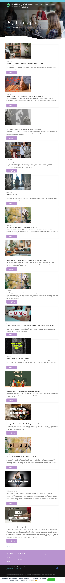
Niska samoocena (11, 491)
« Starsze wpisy (9, 546)
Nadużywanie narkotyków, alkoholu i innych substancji (22, 424)
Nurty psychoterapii (29, 4)
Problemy (22, 4)
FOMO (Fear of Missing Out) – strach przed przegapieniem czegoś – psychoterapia (30, 325)
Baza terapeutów (21, 555)
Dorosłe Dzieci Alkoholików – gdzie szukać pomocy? (21, 227)
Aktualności (47, 4)
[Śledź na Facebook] (57, 568)
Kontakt (20, 557)
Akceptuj (51, 580)
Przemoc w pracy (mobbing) (14, 162)
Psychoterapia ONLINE (24, 7)
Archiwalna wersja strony (12, 568)
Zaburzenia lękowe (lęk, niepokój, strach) (18, 358)
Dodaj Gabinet (21, 559)
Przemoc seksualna (12, 194)
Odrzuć (59, 580)
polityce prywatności (28, 580)
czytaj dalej (12, 72)
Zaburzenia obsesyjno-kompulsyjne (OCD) (18, 527)
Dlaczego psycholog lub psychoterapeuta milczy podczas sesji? (24, 63)
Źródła (20, 568)
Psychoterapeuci (53, 4)
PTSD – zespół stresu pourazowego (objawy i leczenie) (22, 457)
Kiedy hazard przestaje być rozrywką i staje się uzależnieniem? (24, 96)
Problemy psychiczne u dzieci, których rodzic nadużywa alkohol (24, 293)
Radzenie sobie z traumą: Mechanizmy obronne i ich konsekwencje (26, 260)
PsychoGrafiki (42, 4)
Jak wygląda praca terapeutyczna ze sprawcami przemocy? (23, 129)
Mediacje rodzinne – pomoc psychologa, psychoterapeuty (23, 391)
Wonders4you (15, 569)
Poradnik (36, 4)
